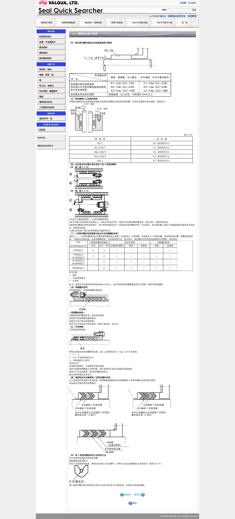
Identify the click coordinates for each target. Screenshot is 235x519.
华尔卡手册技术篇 (139, 22)
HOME (41, 138)
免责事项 (192, 16)
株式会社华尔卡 (45, 146)
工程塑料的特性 (47, 107)
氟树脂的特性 (45, 102)
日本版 (183, 3)
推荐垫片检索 (46, 22)
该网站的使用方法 (176, 16)
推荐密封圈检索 (68, 22)
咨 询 (184, 22)
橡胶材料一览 (45, 118)
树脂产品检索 (117, 22)
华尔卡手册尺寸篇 (164, 22)
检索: (164, 10)
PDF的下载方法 (159, 16)
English (192, 3)
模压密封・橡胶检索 (93, 22)
